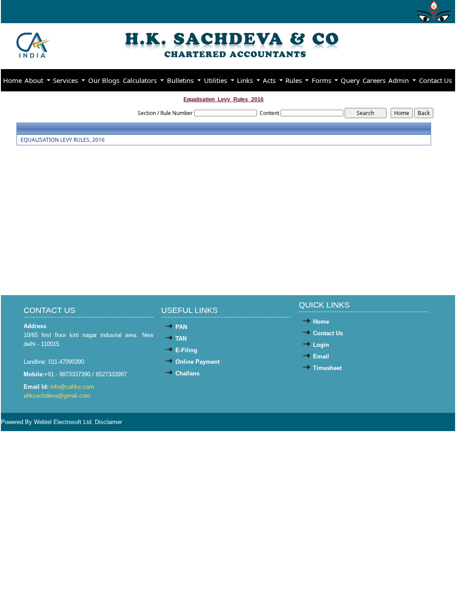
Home (12, 80)
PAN (181, 327)
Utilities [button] (216, 80)
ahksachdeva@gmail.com (57, 395)
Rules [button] (294, 80)
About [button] (34, 80)
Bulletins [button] (181, 80)
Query (350, 80)
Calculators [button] (141, 80)
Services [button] (66, 80)
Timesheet (327, 368)
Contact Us (435, 80)
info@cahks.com (72, 386)
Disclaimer (108, 422)
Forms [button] (322, 80)
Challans (187, 373)
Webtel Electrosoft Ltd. (63, 422)
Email (321, 356)
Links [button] (246, 80)
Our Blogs (103, 80)
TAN (181, 338)
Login (321, 345)
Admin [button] (399, 80)
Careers (374, 80)
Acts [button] (270, 80)
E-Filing (186, 350)
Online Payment (197, 361)
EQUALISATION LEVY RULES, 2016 (62, 140)
